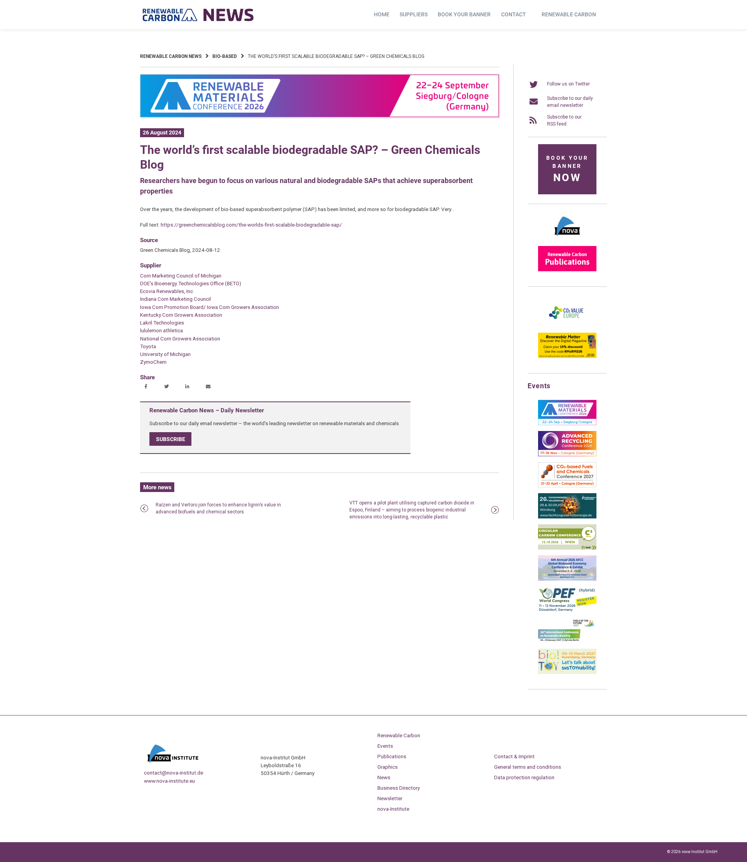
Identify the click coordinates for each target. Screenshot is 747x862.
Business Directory (398, 788)
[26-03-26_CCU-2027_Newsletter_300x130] (567, 486)
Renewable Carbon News (171, 56)
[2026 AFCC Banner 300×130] (567, 579)
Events (385, 746)
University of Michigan (165, 354)
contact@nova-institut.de (173, 773)
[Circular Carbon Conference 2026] (567, 548)
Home (381, 14)
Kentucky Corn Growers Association (181, 315)
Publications (391, 756)
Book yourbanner (567, 169)
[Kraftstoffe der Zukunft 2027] (567, 641)
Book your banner (464, 14)
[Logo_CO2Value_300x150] (567, 325)
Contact (513, 14)
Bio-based (224, 56)
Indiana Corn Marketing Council (175, 299)
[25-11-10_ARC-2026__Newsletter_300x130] (567, 454)
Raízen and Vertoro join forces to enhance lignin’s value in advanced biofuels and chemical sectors (218, 508)
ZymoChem (153, 362)
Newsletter (389, 798)
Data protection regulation (524, 777)
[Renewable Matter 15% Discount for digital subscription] (567, 356)
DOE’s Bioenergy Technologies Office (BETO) (190, 283)
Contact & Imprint (514, 756)
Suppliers (414, 14)
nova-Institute (393, 809)
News (383, 777)
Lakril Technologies (162, 322)
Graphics (387, 767)
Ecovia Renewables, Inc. (167, 291)
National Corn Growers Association (180, 338)
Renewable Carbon (569, 14)
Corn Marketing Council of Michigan (180, 275)
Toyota (148, 346)
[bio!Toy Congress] (567, 672)
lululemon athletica (161, 330)
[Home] (198, 15)
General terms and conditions (527, 767)
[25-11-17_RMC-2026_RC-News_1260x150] (319, 116)
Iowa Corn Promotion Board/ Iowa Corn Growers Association (209, 307)
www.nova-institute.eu (169, 781)
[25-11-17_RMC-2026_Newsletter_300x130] (567, 423)
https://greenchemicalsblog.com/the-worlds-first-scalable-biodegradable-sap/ (251, 225)
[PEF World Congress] (567, 610)
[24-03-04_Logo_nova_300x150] (567, 238)
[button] (147, 387)
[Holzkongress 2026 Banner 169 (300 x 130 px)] (567, 517)
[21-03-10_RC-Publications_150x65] (567, 269)
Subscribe (170, 439)
